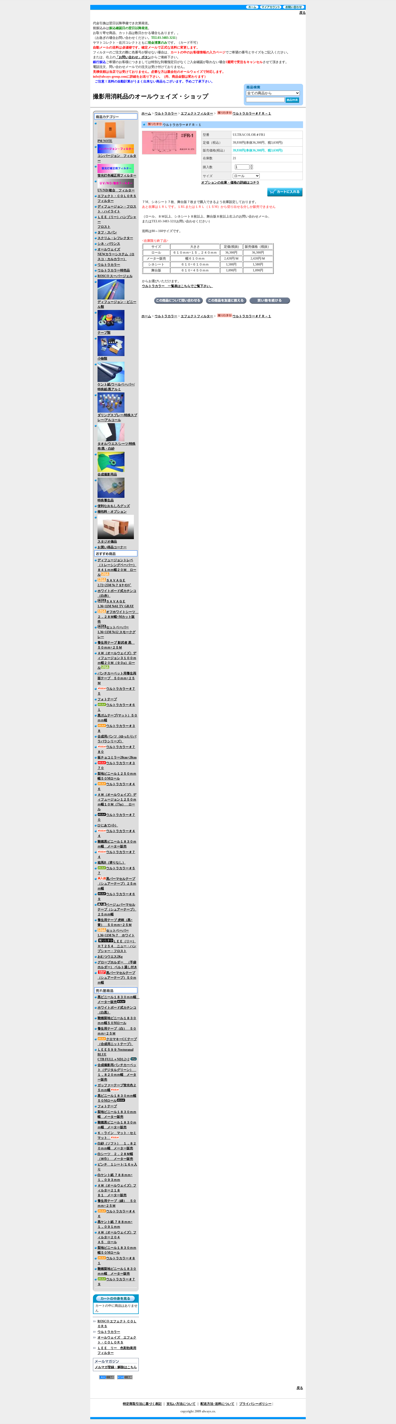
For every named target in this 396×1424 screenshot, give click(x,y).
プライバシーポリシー (255, 1404)
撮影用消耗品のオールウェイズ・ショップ (151, 96)
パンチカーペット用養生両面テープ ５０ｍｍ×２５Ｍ (117, 678)
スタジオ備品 (107, 541)
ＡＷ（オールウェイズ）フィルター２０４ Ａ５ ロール (117, 1237)
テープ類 (104, 333)
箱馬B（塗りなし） (112, 862)
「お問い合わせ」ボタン (133, 57)
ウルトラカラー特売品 (114, 270)
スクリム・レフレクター (115, 238)
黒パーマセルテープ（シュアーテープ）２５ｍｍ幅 (117, 883)
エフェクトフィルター (197, 113)
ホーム (146, 113)
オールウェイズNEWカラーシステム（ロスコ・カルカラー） (116, 254)
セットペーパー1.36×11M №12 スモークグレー (117, 632)
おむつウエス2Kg (110, 956)
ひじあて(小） (108, 825)
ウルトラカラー (109, 265)
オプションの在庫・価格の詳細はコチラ (230, 182)
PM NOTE (105, 141)
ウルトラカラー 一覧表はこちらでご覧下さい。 (177, 286)
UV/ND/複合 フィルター (116, 190)
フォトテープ (107, 699)
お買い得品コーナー (112, 547)
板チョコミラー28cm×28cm (117, 757)
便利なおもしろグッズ (114, 506)
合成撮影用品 (107, 474)
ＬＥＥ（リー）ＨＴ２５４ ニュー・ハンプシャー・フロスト (117, 946)
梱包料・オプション (112, 511)
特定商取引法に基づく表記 (142, 1404)
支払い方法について (181, 1404)
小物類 (102, 358)
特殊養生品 (106, 500)
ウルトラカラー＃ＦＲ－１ (251, 113)
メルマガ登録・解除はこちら (116, 1367)
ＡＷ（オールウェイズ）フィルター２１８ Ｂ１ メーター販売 (117, 1190)
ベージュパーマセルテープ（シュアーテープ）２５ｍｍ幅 (117, 909)
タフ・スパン (107, 232)
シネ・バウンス (109, 244)
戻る (302, 13)
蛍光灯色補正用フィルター (117, 175)
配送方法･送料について (217, 1404)
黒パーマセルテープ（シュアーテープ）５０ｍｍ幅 (117, 977)
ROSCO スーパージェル (115, 276)
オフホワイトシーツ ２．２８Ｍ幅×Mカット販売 (118, 616)
